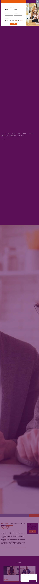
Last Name (15, 9)
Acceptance (6, 16)
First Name (6, 9)
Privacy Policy (16, 20)
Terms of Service (20, 20)
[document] (19, 292)
